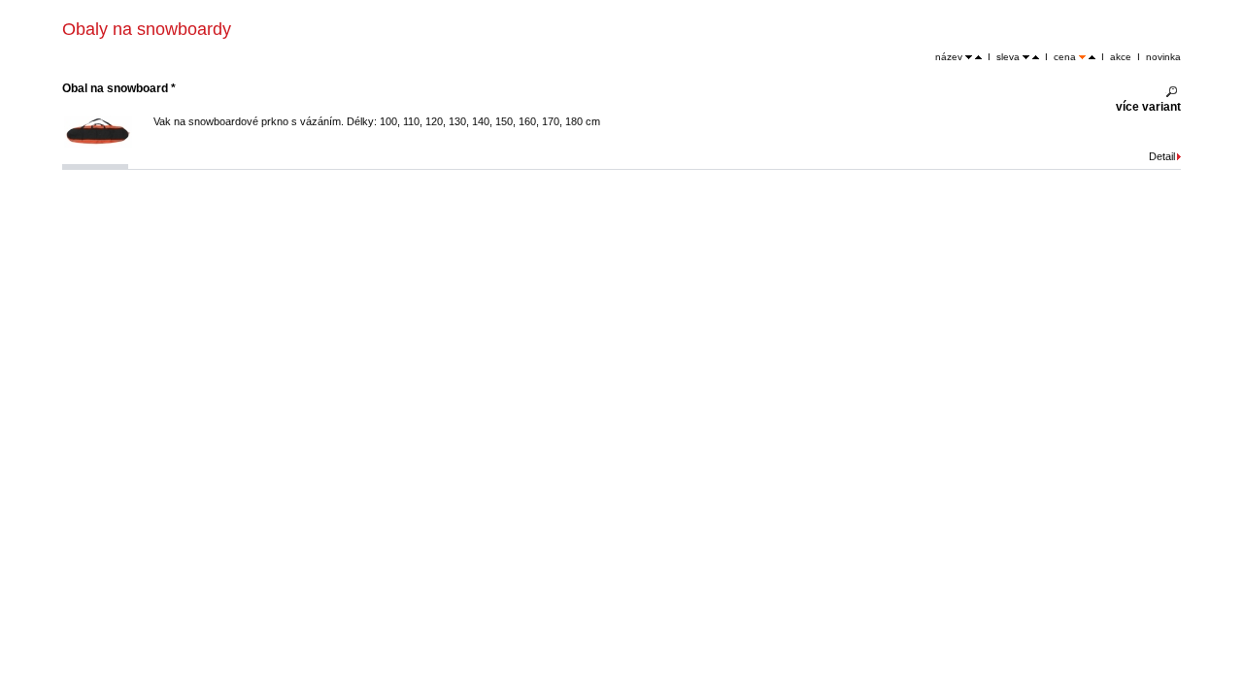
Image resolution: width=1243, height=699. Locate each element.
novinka (1163, 56)
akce (1120, 56)
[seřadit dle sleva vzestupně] (1035, 56)
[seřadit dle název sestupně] (968, 56)
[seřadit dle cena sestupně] (1082, 56)
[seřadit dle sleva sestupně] (1026, 56)
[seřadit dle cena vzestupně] (1092, 56)
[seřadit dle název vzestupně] (978, 56)
